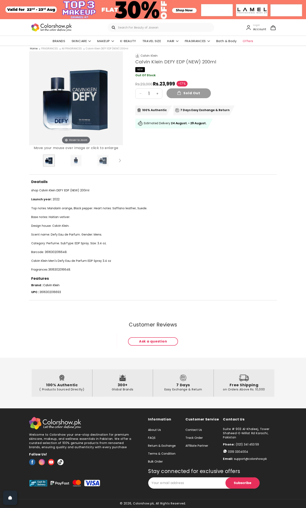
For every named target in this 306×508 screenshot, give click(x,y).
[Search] (114, 27)
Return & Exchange (162, 446)
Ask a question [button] (153, 341)
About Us (154, 430)
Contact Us (193, 430)
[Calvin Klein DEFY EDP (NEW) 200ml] (49, 160)
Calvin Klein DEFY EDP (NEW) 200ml (107, 48)
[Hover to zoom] (76, 97)
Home (33, 48)
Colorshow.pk (143, 503)
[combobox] (161, 27)
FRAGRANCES (49, 48)
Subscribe (242, 482)
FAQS (151, 438)
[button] (273, 27)
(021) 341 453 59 (247, 444)
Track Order (194, 438)
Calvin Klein (149, 56)
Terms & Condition (161, 454)
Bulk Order (155, 461)
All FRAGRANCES (72, 48)
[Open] (10, 498)
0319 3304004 (238, 452)
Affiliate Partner (196, 446)
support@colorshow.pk (250, 459)
